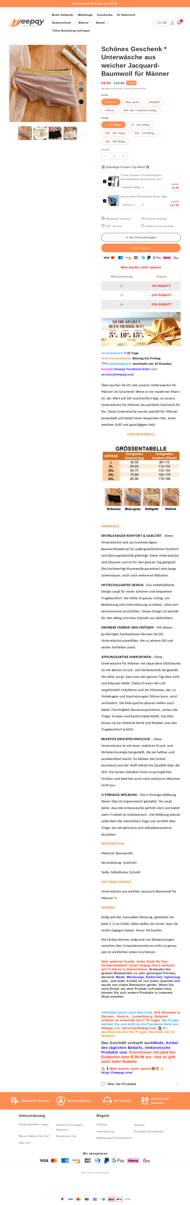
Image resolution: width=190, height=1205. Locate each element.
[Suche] (165, 22)
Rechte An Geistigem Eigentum (69, 1127)
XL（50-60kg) (140, 124)
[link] (113, 181)
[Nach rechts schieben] (82, 133)
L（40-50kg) (113, 124)
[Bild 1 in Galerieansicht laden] (25, 133)
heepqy (105, 1173)
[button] (63, 23)
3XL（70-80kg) (145, 133)
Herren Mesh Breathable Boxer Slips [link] (144, 196)
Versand (106, 88)
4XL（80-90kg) (115, 141)
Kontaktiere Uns (66, 1136)
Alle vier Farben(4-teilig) (140, 110)
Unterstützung (105, 1131)
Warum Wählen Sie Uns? (34, 1136)
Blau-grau (132, 101)
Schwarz (111, 101)
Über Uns (25, 1142)
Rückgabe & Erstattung (148, 1131)
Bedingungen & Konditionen (114, 1137)
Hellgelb (154, 101)
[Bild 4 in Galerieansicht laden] (70, 133)
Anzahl (105, 149)
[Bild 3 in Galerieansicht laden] (55, 133)
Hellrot (109, 110)
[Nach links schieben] (13, 133)
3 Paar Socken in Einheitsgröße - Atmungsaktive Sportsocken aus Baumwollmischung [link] (142, 177)
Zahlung (101, 1124)
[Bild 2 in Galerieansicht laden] (40, 133)
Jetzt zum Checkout (141, 248)
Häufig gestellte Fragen (34, 1124)
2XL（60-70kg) (115, 133)
